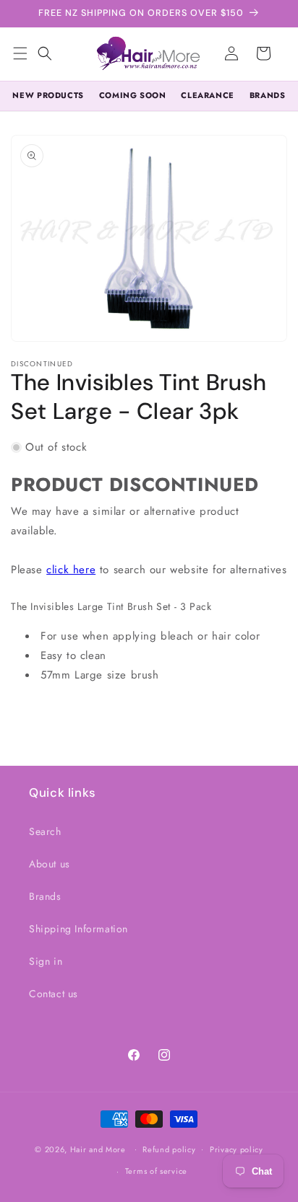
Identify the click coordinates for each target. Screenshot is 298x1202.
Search (45, 831)
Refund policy (168, 1149)
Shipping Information (78, 929)
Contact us (53, 993)
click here (70, 570)
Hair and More (98, 1148)
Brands (45, 896)
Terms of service (156, 1171)
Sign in (45, 961)
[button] (45, 53)
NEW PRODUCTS (47, 95)
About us (49, 864)
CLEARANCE (207, 95)
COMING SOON (132, 95)
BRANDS (268, 95)
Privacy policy (236, 1149)
